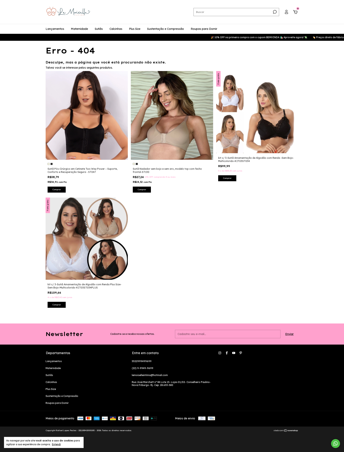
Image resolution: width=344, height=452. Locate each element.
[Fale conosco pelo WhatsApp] (335, 443)
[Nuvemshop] (286, 431)
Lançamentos (55, 29)
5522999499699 (141, 361)
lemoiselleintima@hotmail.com (150, 375)
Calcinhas (115, 29)
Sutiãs (99, 29)
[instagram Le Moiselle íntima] (219, 353)
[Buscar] (274, 12)
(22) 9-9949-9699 (142, 368)
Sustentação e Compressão (165, 29)
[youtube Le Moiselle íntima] (233, 353)
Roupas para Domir (204, 29)
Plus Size (134, 29)
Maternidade (79, 29)
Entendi (56, 444)
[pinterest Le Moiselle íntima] (240, 353)
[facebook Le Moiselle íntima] (226, 353)
